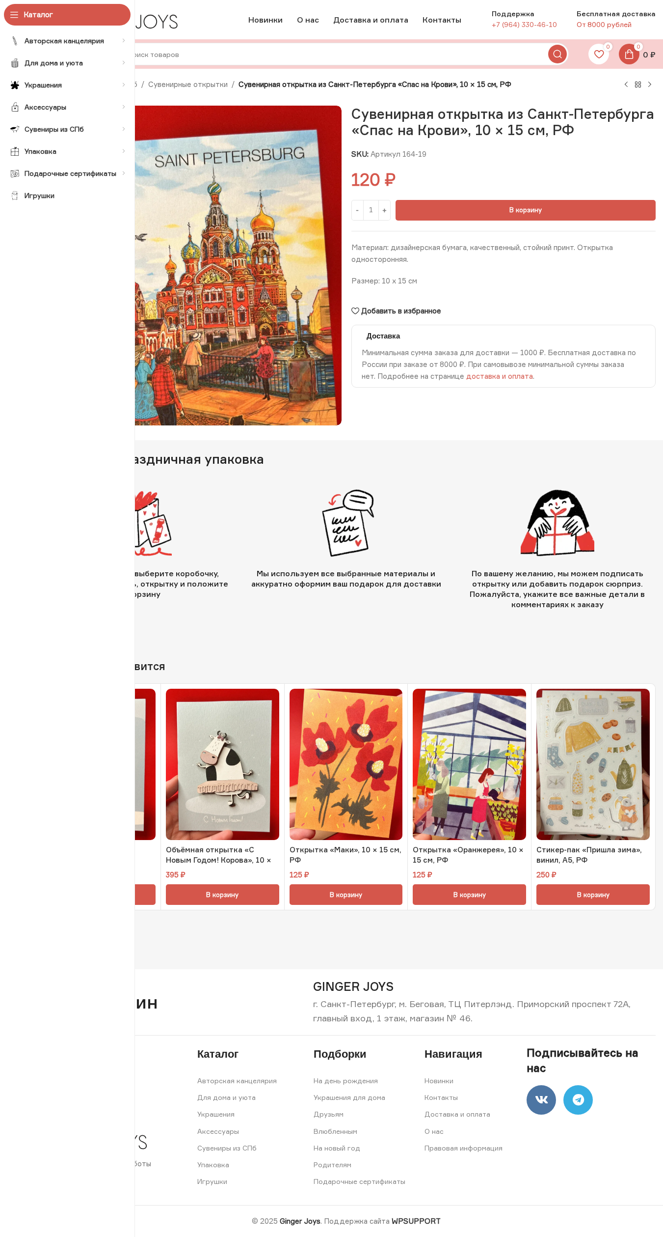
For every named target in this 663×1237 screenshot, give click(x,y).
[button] (222, 894)
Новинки (438, 1080)
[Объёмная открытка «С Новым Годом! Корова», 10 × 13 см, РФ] (222, 764)
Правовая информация (463, 1148)
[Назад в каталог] (638, 85)
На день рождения (346, 1080)
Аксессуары (218, 1131)
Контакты (441, 1097)
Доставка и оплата (457, 1114)
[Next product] (650, 85)
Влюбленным (335, 1131)
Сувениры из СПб (227, 1148)
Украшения (216, 1114)
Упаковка (213, 1164)
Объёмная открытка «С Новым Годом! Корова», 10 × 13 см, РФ (218, 860)
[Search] (557, 54)
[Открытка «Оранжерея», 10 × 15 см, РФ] (469, 764)
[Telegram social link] (578, 1100)
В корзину (525, 210)
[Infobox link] (353, 986)
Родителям (332, 1164)
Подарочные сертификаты (359, 1181)
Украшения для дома (349, 1097)
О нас (434, 1131)
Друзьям (329, 1114)
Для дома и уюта (226, 1097)
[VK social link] (541, 1100)
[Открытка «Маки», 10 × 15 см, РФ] (346, 764)
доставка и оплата (499, 376)
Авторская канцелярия (237, 1080)
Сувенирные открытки (188, 84)
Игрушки (212, 1181)
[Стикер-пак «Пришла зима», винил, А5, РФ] (593, 764)
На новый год (337, 1148)
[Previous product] (626, 85)
